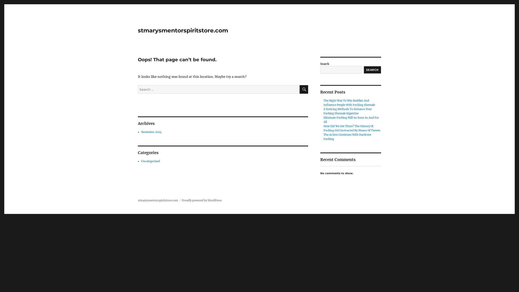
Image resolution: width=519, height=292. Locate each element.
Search (324, 64)
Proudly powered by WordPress (202, 200)
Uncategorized (150, 161)
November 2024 (151, 132)
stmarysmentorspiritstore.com (183, 30)
